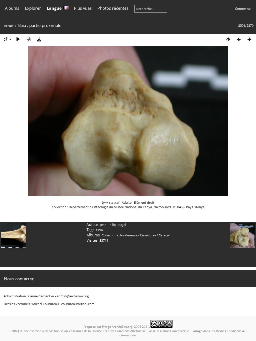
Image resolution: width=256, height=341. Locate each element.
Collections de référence (119, 235)
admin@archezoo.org (73, 296)
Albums (12, 8)
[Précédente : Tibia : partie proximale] (239, 39)
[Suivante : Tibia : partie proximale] (249, 39)
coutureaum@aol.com (77, 304)
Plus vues (83, 8)
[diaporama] (18, 39)
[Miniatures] (228, 39)
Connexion (243, 8)
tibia (99, 230)
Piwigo (106, 327)
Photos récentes (113, 8)
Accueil (9, 25)
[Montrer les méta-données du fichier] (28, 39)
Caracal (164, 235)
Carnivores (148, 235)
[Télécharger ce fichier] (39, 39)
